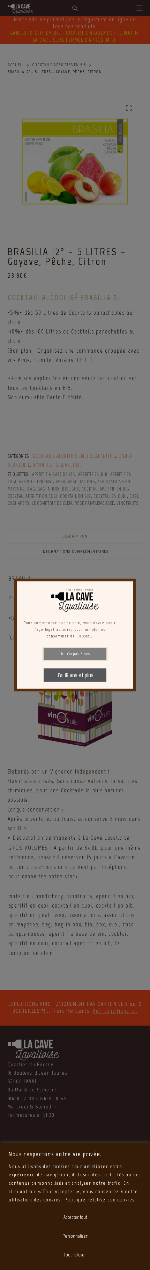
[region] (75, 1206)
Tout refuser (75, 1255)
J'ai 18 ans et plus (75, 675)
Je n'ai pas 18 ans (75, 654)
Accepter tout (75, 1217)
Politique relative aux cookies (100, 1200)
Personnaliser (75, 1236)
